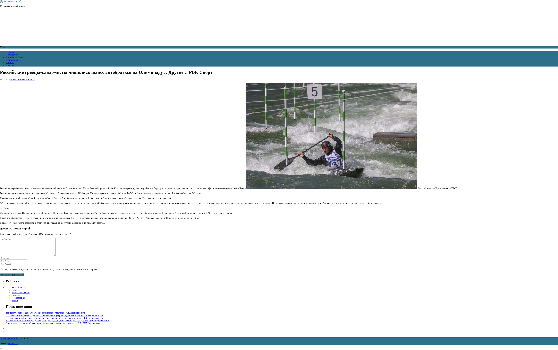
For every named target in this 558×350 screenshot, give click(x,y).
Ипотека (10, 62)
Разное (15, 300)
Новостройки (12, 54)
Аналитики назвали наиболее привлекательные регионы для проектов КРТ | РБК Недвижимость (54, 323)
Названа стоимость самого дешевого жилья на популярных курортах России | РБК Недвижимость (54, 315)
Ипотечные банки (15, 57)
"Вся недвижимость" (10, 1)
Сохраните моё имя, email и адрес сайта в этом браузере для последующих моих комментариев (50, 269)
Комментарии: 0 (27, 79)
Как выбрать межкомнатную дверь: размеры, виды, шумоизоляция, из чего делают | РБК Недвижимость (57, 320)
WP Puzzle (13, 343)
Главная (10, 52)
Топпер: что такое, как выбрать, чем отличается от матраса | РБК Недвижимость (45, 313)
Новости (10, 65)
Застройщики (12, 60)
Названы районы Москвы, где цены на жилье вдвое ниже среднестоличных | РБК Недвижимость (54, 318)
